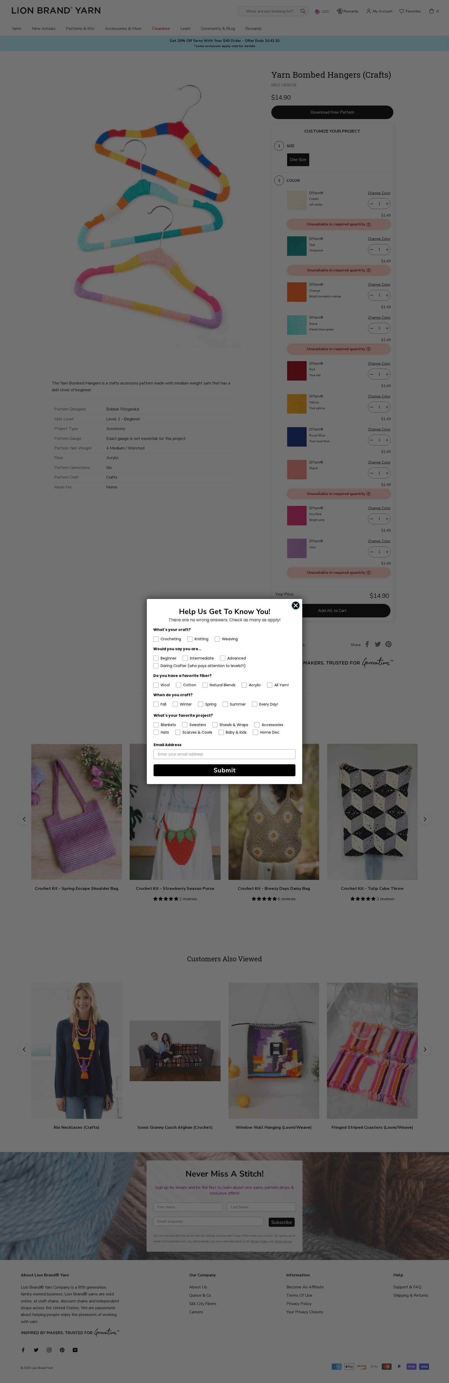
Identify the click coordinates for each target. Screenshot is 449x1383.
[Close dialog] (296, 605)
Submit (225, 770)
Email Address (167, 744)
